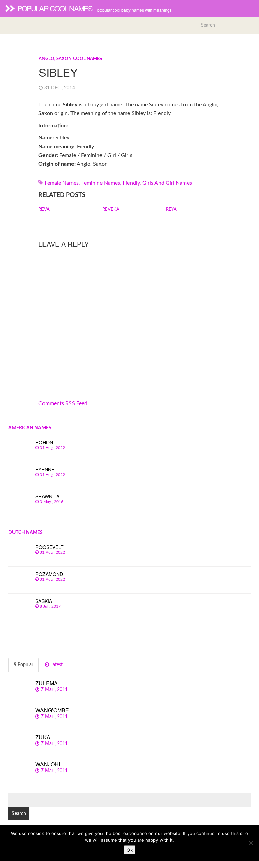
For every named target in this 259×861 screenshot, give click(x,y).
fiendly (131, 183)
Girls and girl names (167, 183)
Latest (56, 664)
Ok (130, 850)
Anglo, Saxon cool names (70, 59)
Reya (171, 209)
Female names (62, 183)
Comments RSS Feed (62, 403)
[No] (250, 843)
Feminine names (100, 183)
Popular (24, 664)
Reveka (110, 209)
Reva (44, 209)
